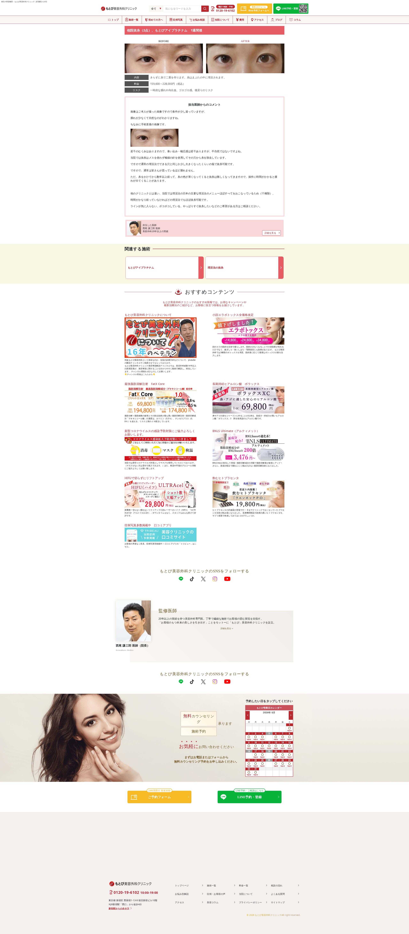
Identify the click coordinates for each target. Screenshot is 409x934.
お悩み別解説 (182, 893)
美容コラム (212, 902)
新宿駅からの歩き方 (119, 908)
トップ (115, 19)
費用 (241, 19)
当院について (222, 19)
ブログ (278, 19)
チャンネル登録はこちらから (140, 374)
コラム (297, 19)
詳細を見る (270, 232)
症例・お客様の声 (216, 893)
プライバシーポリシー (250, 902)
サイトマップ (278, 902)
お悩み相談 (199, 19)
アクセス (259, 19)
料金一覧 (243, 885)
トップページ (182, 885)
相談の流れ (276, 885)
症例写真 (178, 19)
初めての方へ (155, 19)
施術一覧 (133, 19)
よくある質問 (278, 893)
